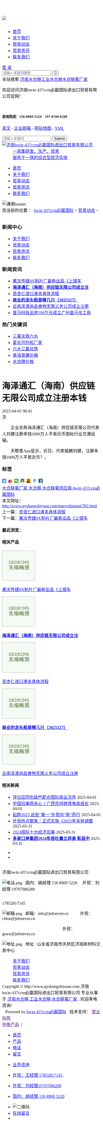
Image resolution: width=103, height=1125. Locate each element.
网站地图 (43, 128)
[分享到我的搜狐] (28, 481)
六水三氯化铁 (25, 349)
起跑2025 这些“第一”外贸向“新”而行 (46, 814)
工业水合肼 (51, 79)
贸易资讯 (21, 50)
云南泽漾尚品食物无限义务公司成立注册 (51, 306)
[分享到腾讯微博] (34, 481)
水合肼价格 (23, 361)
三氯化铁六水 (25, 336)
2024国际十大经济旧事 (34, 832)
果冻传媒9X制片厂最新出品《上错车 (47, 281)
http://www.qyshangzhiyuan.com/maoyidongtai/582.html (49, 506)
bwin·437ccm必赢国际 (54, 210)
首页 (17, 31)
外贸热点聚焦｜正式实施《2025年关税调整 (53, 821)
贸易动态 (21, 44)
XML (59, 128)
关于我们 (21, 38)
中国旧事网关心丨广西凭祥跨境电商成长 (51, 803)
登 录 (7, 67)
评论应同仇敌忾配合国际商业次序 (44, 797)
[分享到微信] (16, 481)
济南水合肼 (30, 79)
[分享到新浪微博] (10, 481)
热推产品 (10, 1024)
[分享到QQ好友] (22, 481)
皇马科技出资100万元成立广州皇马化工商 (52, 312)
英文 (6, 128)
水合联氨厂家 (75, 79)
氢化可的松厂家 (27, 342)
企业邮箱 (22, 128)
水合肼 (35, 488)
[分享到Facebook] (41, 481)
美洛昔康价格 (25, 355)
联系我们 (21, 57)
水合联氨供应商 (57, 488)
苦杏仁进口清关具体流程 (36, 293)
